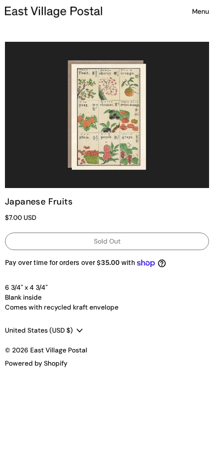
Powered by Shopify (36, 363)
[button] (107, 115)
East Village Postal (58, 350)
